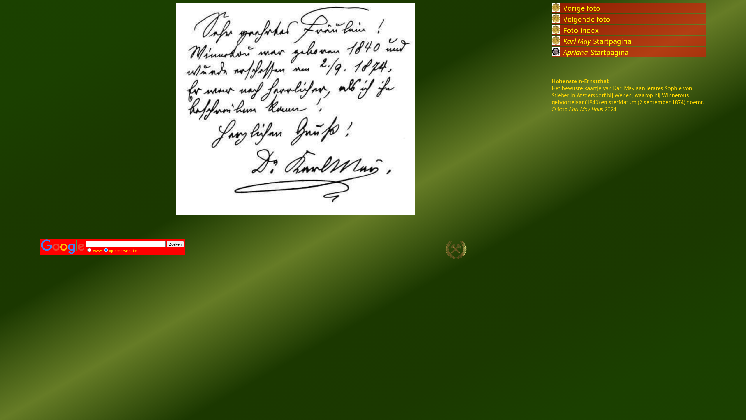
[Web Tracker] (695, 250)
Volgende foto (586, 19)
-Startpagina (597, 41)
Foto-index (581, 30)
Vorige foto (581, 8)
